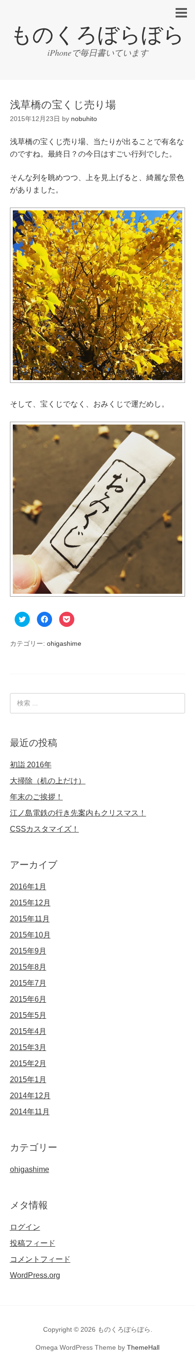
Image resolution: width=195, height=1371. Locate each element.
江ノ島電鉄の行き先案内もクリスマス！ (78, 813)
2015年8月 (28, 967)
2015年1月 (28, 1080)
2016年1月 (28, 887)
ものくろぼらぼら (97, 35)
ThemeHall (143, 1347)
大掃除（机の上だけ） (48, 781)
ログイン (25, 1227)
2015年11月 (30, 919)
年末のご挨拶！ (36, 797)
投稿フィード (32, 1243)
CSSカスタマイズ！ (44, 829)
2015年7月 (28, 983)
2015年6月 (28, 999)
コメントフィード (40, 1259)
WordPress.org (35, 1275)
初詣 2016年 (31, 765)
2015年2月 (28, 1063)
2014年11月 (30, 1112)
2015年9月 (28, 951)
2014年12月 (30, 1096)
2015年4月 (28, 1031)
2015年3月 (28, 1047)
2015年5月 (28, 1015)
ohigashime (64, 643)
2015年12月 (30, 903)
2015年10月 (30, 935)
